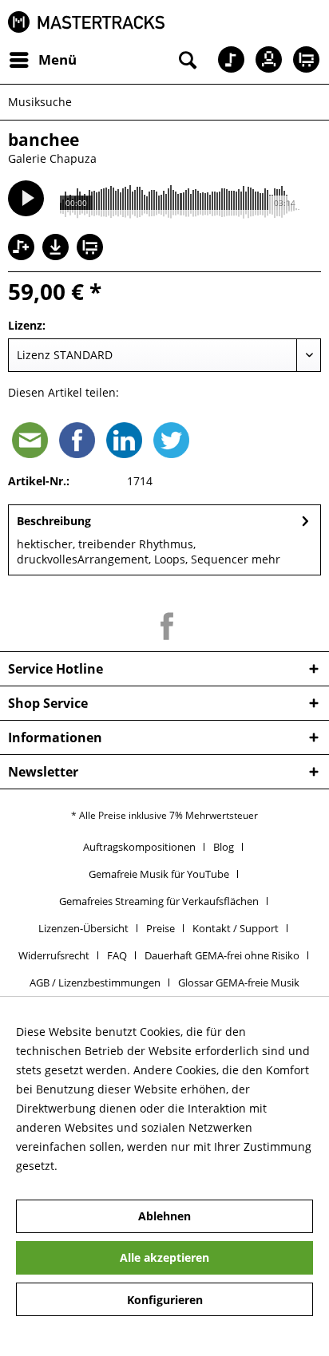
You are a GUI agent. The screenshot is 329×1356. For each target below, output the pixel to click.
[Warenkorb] (303, 60)
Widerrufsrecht (53, 955)
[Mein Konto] (264, 60)
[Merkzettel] (225, 60)
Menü (57, 59)
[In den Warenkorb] (92, 248)
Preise (160, 928)
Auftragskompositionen (139, 847)
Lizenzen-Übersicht (83, 928)
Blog (223, 847)
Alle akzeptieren (164, 1257)
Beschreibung (54, 520)
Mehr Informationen (115, 1165)
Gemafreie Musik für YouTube (159, 874)
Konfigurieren (165, 1299)
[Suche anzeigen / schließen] (186, 60)
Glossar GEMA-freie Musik (238, 982)
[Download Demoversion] (57, 255)
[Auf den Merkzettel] (23, 248)
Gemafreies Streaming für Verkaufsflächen (159, 901)
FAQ (117, 955)
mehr (266, 559)
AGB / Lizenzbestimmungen (95, 982)
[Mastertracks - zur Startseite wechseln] (86, 22)
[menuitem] (42, 60)
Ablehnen (164, 1216)
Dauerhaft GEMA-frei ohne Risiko (222, 955)
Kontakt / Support (235, 928)
